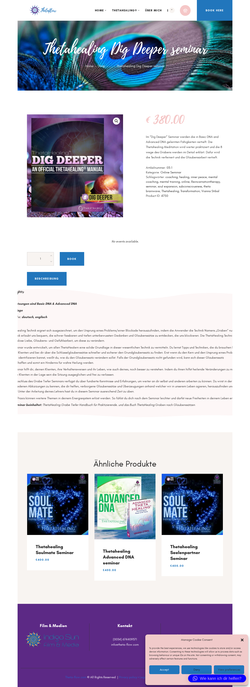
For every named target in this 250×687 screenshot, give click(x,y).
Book (72, 258)
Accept (164, 669)
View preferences (229, 669)
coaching (171, 177)
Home (89, 66)
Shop (101, 66)
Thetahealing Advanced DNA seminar (118, 557)
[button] (242, 640)
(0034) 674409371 (125, 639)
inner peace (199, 177)
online (185, 182)
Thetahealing (170, 191)
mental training (170, 182)
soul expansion (167, 186)
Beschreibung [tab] (47, 278)
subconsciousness (190, 186)
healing (184, 177)
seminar (151, 186)
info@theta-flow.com (125, 644)
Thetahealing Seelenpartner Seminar (185, 552)
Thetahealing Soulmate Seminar (55, 549)
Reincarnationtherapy (205, 182)
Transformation (190, 191)
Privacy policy (128, 677)
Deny (197, 669)
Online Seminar (171, 172)
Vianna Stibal (210, 191)
